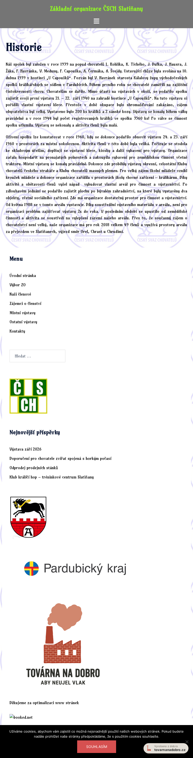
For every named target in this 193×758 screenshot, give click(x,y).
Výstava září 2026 (25, 449)
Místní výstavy (22, 312)
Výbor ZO (18, 284)
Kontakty (17, 331)
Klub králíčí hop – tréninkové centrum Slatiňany (52, 477)
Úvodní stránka (23, 275)
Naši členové (20, 294)
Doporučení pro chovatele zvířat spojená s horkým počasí (60, 458)
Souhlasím (96, 746)
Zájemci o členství (25, 303)
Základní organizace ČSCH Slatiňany (96, 8)
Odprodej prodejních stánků (34, 467)
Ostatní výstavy (23, 321)
